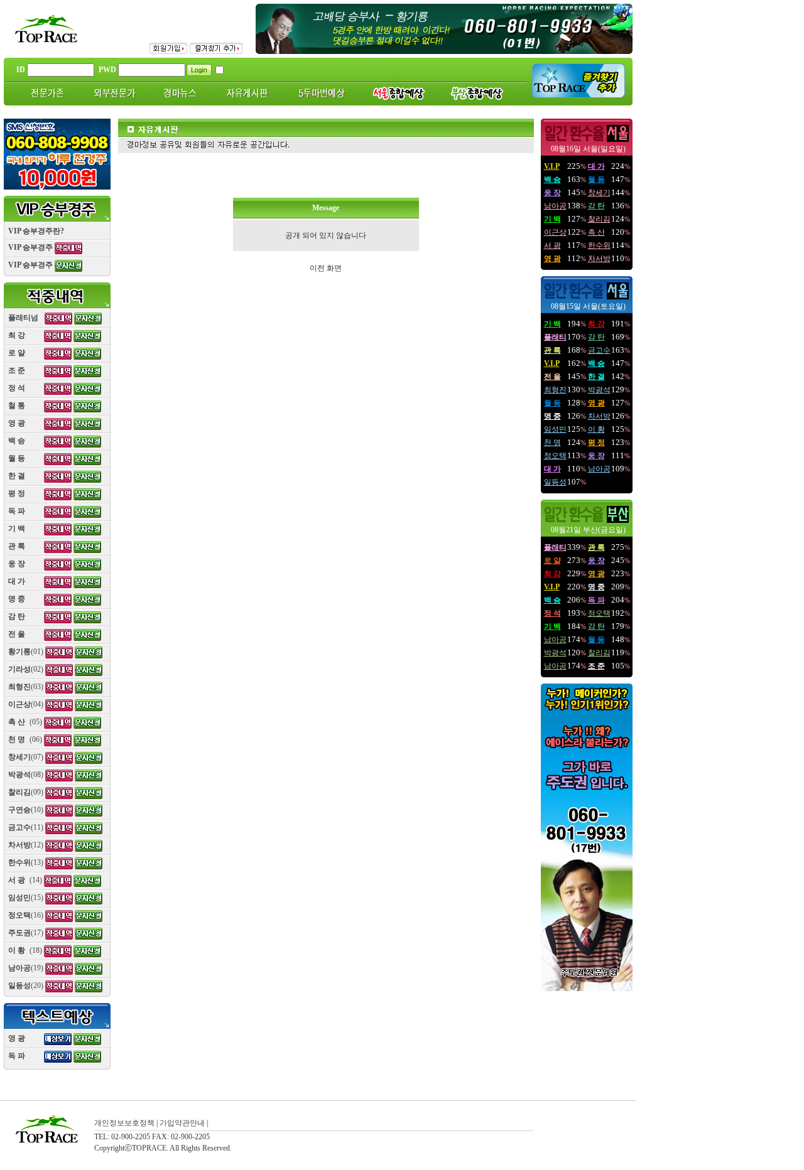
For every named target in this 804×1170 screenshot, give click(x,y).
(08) (25, 774)
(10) (25, 809)
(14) (25, 880)
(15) (25, 897)
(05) (25, 721)
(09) (25, 792)
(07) (25, 757)
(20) (25, 985)
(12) (25, 844)
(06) (25, 739)
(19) (25, 967)
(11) (25, 827)
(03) (25, 686)
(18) (25, 950)
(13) (25, 862)
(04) (25, 704)
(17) (25, 932)
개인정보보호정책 (124, 1123)
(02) (25, 669)
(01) (25, 651)
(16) (25, 915)
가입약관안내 (182, 1123)
